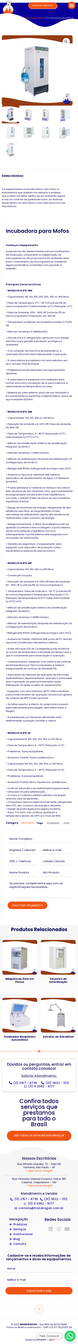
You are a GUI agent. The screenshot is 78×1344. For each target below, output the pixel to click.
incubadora (53, 823)
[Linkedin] (50, 1228)
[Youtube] (67, 1228)
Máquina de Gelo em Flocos (19, 980)
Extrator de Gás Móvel (58, 1037)
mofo (66, 823)
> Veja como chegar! (39, 1171)
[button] (71, 5)
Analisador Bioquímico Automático (20, 1038)
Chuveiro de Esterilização (58, 980)
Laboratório (38, 17)
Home (8, 17)
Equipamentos (21, 17)
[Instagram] (58, 1228)
